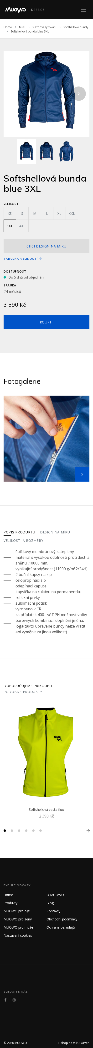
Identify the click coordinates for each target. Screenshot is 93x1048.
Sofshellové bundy (75, 27)
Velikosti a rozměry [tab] (23, 540)
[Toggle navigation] (83, 9)
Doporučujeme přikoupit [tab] (28, 685)
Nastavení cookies (18, 935)
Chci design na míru (46, 246)
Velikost (11, 204)
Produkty (10, 903)
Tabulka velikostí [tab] (21, 258)
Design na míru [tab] (55, 532)
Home (8, 27)
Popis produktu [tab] (19, 532)
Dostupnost (15, 271)
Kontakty (53, 911)
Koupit (46, 322)
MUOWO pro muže (18, 927)
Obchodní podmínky (61, 919)
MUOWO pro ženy (18, 919)
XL (59, 213)
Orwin (85, 1043)
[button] (4, 830)
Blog (50, 903)
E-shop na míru (68, 1043)
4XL (22, 226)
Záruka (10, 285)
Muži (22, 27)
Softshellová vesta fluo (46, 809)
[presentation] (14, 93)
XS (10, 213)
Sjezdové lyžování (44, 27)
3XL (9, 226)
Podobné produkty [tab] (23, 691)
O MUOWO (55, 894)
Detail (47, 821)
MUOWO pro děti (17, 911)
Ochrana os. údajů (60, 927)
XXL (72, 213)
